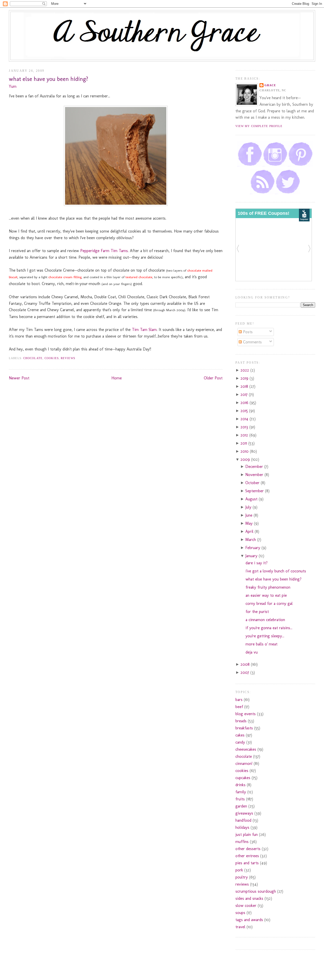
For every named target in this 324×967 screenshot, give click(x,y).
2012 (244, 435)
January (252, 555)
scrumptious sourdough (255, 891)
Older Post (213, 378)
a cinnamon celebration (265, 619)
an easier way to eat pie (266, 595)
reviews (68, 358)
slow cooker (245, 905)
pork (239, 870)
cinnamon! (243, 763)
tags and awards (249, 919)
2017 (244, 394)
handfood (243, 820)
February (253, 547)
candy (240, 742)
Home (116, 378)
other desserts (247, 848)
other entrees (247, 855)
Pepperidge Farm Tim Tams (104, 250)
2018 (244, 386)
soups (240, 912)
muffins (242, 841)
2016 (245, 402)
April (250, 531)
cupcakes (242, 777)
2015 (244, 410)
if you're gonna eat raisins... (269, 627)
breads (241, 720)
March (251, 539)
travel (240, 926)
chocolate (33, 358)
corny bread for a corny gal (269, 603)
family (240, 791)
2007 (245, 672)
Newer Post (19, 378)
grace (270, 85)
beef (239, 706)
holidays (242, 827)
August (252, 499)
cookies (52, 358)
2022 (245, 370)
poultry (241, 877)
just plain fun (246, 834)
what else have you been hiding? (48, 79)
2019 (245, 378)
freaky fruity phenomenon (268, 587)
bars (238, 699)
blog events (245, 713)
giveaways (244, 813)
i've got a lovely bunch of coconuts (276, 571)
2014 (245, 418)
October (253, 482)
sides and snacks (249, 898)
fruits (240, 799)
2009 (245, 459)
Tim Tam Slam (144, 329)
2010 (245, 451)
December (254, 466)
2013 (244, 427)
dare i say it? (257, 562)
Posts (247, 331)
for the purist (257, 611)
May (249, 523)
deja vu (252, 652)
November (255, 474)
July (249, 507)
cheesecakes (245, 749)
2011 (244, 443)
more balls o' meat (261, 644)
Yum (12, 86)
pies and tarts (247, 862)
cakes (240, 735)
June (249, 515)
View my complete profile (258, 126)
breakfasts (244, 728)
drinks (240, 784)
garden (241, 806)
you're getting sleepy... (265, 636)
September (255, 490)
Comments (252, 342)
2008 (245, 664)
